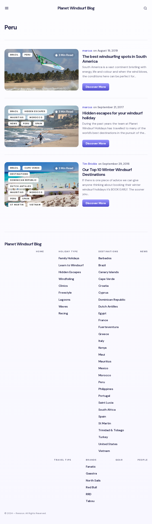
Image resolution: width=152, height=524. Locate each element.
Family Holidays (69, 258)
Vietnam (35, 204)
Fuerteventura (108, 327)
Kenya (102, 348)
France (103, 320)
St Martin (17, 204)
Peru (27, 54)
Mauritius (17, 117)
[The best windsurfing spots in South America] (41, 70)
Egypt (102, 313)
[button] (6, 8)
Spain (38, 123)
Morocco (35, 117)
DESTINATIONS (19, 174)
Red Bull (91, 487)
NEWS (13, 123)
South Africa (106, 410)
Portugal (104, 396)
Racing (63, 313)
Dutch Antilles (20, 186)
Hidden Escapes (34, 111)
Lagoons (64, 300)
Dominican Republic (23, 180)
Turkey (103, 437)
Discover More (96, 87)
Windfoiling (66, 279)
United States (108, 444)
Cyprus (103, 293)
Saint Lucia (105, 403)
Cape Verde (32, 168)
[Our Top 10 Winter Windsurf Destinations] (41, 184)
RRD (88, 494)
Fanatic (91, 467)
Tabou (90, 501)
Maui (101, 354)
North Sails (93, 480)
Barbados (105, 258)
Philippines (105, 389)
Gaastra (91, 473)
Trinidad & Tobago (111, 430)
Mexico (103, 368)
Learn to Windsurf (71, 265)
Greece (103, 334)
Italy (101, 341)
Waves (63, 306)
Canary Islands (108, 272)
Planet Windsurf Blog (76, 8)
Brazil (14, 54)
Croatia (103, 286)
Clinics (63, 286)
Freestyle (65, 293)
